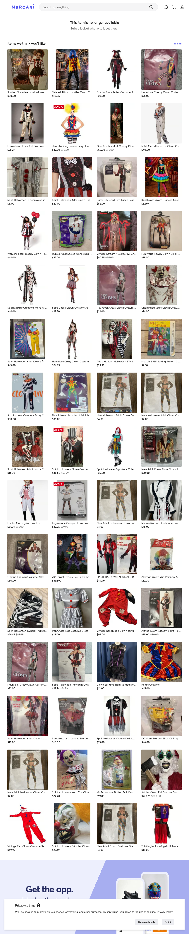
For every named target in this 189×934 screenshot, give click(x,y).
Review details (145, 922)
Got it (167, 922)
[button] (166, 7)
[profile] (182, 7)
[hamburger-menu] (6, 7)
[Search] (151, 7)
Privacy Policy (165, 912)
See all (177, 43)
